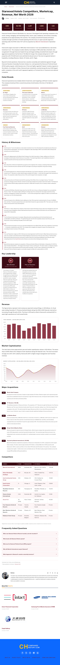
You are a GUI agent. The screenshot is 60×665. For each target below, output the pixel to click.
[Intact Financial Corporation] (15, 597)
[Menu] (6, 2)
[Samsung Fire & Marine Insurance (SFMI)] (44, 597)
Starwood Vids (17, 564)
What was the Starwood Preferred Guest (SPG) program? (17, 544)
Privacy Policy (16, 657)
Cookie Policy (36, 657)
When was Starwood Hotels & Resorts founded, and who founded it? (20, 533)
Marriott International (42, 41)
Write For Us (26, 657)
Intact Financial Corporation (10, 607)
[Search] (54, 2)
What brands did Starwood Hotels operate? (14, 538)
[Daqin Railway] (15, 619)
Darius (7, 18)
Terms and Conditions (48, 657)
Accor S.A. (6, 499)
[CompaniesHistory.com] (30, 2)
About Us (7, 657)
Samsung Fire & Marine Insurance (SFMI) (43, 607)
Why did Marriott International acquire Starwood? (15, 549)
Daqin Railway (6, 628)
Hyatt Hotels (18, 239)
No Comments (34, 18)
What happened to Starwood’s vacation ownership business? (18, 554)
